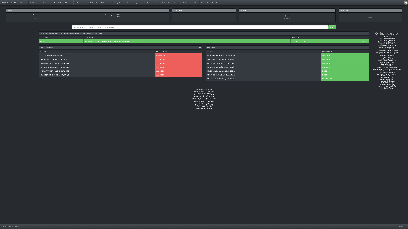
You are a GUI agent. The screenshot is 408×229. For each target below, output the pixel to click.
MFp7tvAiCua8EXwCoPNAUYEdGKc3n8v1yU (221, 59)
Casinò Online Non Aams (204, 107)
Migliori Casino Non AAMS (204, 105)
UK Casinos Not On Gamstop (387, 74)
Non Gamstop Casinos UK (387, 42)
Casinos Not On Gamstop (209, 3)
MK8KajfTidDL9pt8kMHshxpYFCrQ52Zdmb (221, 79)
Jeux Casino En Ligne (387, 83)
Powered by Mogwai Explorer (10, 226)
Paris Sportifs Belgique (387, 81)
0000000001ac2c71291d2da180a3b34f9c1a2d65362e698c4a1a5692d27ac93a (111, 41)
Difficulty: (287, 18)
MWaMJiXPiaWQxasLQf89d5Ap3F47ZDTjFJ (221, 67)
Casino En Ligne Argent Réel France (204, 98)
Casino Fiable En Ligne (204, 108)
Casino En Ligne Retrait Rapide (138, 3)
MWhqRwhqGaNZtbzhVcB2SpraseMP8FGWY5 (54, 59)
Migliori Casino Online (387, 44)
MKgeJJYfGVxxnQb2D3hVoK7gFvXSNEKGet (54, 63)
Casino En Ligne (204, 103)
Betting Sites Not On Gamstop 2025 (186, 3)
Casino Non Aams (387, 64)
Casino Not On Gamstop (387, 47)
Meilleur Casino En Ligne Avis (387, 67)
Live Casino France (387, 88)
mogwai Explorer (9, 3)
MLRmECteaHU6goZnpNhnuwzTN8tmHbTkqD (221, 71)
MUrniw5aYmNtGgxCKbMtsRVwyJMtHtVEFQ (54, 67)
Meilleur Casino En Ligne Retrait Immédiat (387, 69)
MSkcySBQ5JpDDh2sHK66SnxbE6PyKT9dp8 (54, 75)
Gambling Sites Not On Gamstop (387, 50)
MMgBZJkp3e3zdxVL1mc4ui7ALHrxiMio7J (221, 63)
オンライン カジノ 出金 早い (387, 86)
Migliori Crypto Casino (204, 93)
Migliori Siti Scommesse (204, 90)
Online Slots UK (387, 66)
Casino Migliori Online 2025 (161, 3)
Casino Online (204, 100)
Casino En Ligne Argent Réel (204, 95)
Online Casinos (387, 57)
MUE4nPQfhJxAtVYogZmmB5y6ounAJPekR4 (221, 75)
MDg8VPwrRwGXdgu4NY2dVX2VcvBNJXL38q (221, 55)
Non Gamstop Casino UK (387, 54)
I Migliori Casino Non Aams (387, 76)
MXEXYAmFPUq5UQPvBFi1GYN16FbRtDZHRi (54, 71)
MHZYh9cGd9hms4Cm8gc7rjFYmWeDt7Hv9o (54, 55)
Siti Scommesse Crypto (387, 84)
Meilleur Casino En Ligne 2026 (204, 91)
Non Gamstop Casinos (116, 3)
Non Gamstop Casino (387, 59)
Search (332, 27)
